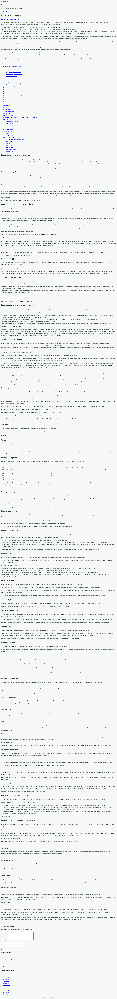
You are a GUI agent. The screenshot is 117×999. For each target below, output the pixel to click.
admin (2, 19)
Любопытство (9, 141)
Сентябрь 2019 (7, 989)
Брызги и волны (7, 107)
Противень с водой (10, 123)
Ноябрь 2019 (6, 985)
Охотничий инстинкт (11, 151)
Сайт (2, 949)
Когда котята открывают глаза (10, 959)
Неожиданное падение (8, 99)
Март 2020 (6, 977)
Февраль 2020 (6, 979)
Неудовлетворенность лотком (13, 72)
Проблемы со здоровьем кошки (14, 74)
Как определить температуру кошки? (12, 965)
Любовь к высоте (10, 147)
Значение (5, 89)
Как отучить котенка (8, 129)
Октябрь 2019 (6, 987)
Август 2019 (6, 990)
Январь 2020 (6, 981)
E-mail (3, 946)
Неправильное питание (11, 76)
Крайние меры (6, 113)
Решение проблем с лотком (10, 82)
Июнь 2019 (6, 994)
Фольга (8, 127)
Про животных (5, 5)
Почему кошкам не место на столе (11, 137)
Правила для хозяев (8, 115)
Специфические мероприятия (10, 86)
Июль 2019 (6, 992)
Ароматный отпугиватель (9, 103)
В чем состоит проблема (9, 68)
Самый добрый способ (8, 111)
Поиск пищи (9, 143)
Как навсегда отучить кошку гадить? (12, 66)
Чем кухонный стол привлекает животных (13, 139)
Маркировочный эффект (12, 78)
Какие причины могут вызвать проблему (13, 70)
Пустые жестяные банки (12, 121)
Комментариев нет (17, 19)
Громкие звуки (6, 109)
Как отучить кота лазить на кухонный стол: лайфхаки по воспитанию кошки (22, 95)
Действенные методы (8, 119)
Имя (2, 943)
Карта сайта (6, 11)
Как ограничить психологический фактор (13, 84)
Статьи (11, 19)
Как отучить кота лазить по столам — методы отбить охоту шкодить (20, 117)
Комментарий (4, 940)
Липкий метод (6, 105)
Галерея (5, 93)
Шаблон (5, 91)
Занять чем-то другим (11, 135)
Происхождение (7, 88)
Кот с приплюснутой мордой (10, 963)
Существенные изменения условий (14, 80)
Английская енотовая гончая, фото (11, 961)
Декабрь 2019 (6, 983)
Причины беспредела (8, 97)
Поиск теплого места (11, 149)
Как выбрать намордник (9, 966)
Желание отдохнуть (11, 145)
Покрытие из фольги (8, 101)
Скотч (7, 125)
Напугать (8, 133)
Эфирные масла (10, 131)
